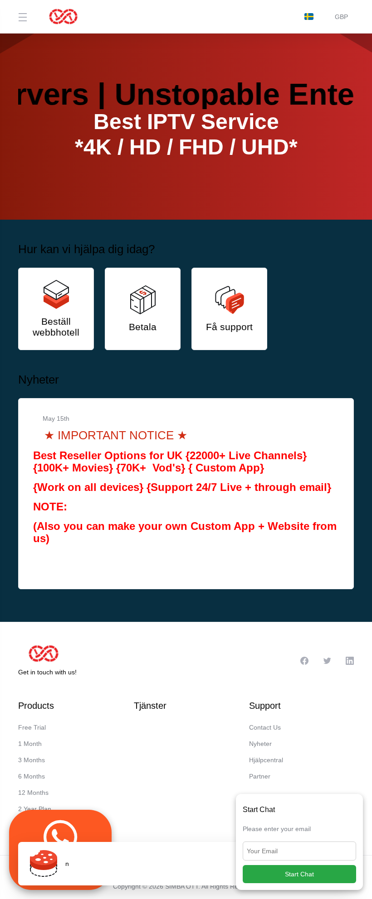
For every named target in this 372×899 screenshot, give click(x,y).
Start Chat (299, 874)
